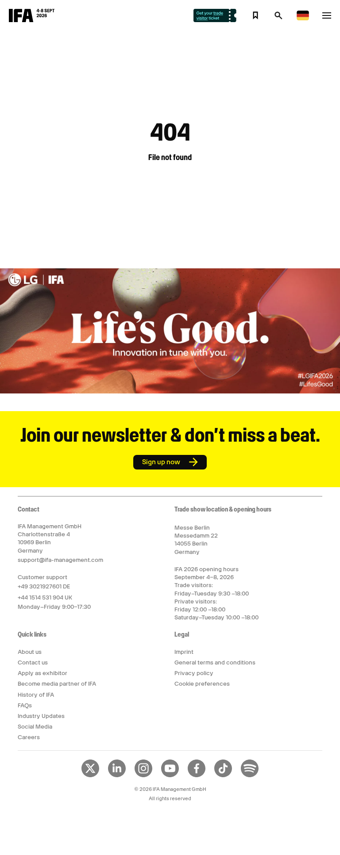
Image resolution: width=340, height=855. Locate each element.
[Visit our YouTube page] (170, 775)
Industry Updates (41, 716)
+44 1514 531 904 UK (45, 597)
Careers (29, 737)
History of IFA (36, 694)
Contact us (33, 662)
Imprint (183, 652)
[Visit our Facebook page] (196, 775)
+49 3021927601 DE (44, 586)
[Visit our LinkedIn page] (117, 775)
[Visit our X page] (90, 775)
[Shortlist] (255, 15)
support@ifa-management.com (60, 560)
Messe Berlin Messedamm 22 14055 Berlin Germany (196, 539)
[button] (278, 18)
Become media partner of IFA (57, 683)
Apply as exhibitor (42, 673)
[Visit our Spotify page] (250, 775)
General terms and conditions (214, 662)
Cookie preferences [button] (202, 683)
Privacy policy (193, 673)
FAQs (25, 705)
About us (30, 652)
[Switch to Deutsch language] (303, 18)
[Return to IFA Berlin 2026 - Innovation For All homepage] (31, 19)
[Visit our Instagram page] (143, 775)
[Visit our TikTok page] (223, 775)
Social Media (35, 726)
